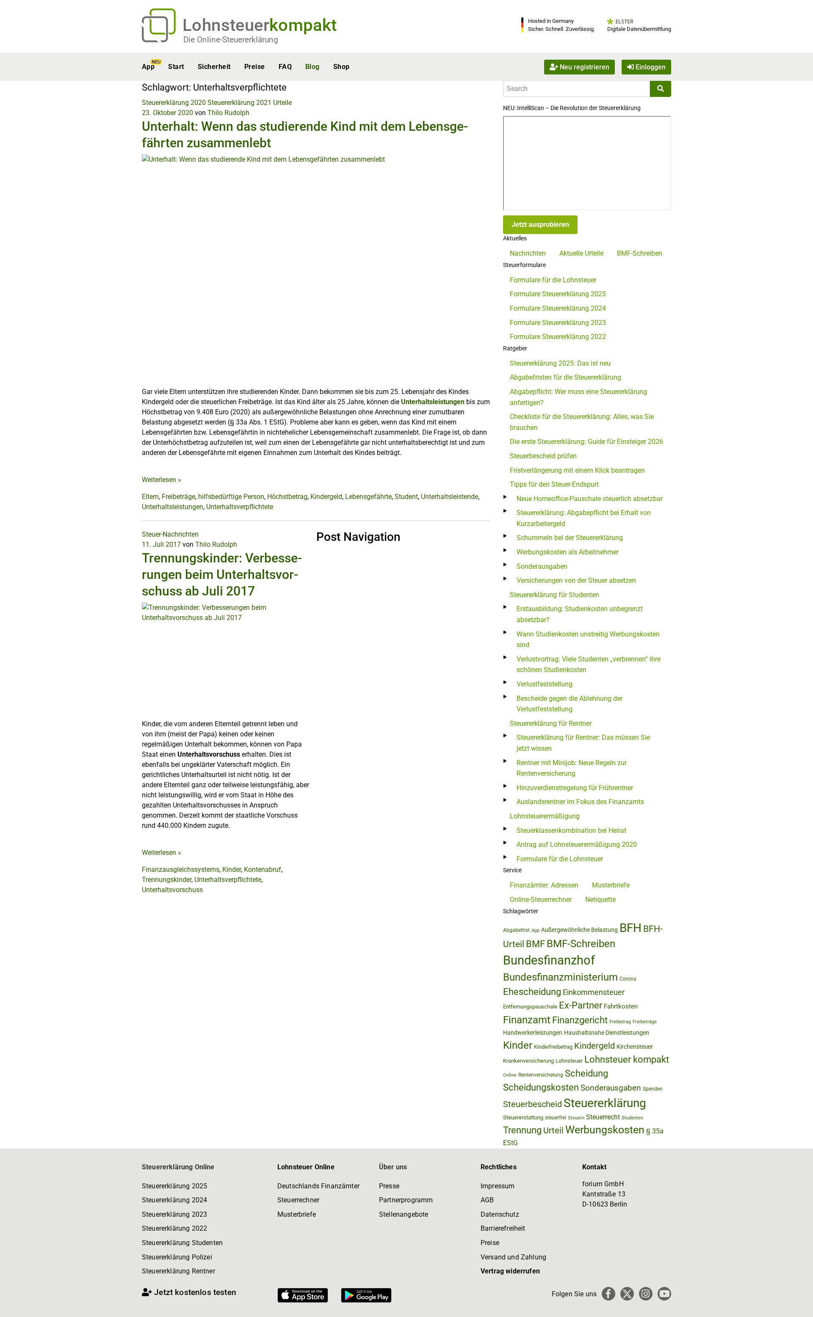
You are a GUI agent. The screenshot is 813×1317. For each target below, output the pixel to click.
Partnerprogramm (406, 1200)
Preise (254, 67)
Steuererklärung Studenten (182, 1243)
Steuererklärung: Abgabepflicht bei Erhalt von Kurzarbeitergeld (584, 518)
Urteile (282, 103)
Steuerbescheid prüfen (543, 456)
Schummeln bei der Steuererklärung (570, 538)
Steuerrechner (298, 1200)
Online (510, 1075)
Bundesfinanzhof (549, 960)
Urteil (553, 1130)
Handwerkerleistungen (532, 1032)
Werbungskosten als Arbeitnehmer (568, 552)
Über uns (393, 1167)
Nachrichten (528, 253)
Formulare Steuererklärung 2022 (558, 337)
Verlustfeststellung (544, 684)
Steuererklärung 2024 (174, 1200)
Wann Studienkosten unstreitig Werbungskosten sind (588, 639)
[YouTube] (664, 1293)
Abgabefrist (516, 930)
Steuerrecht (603, 1117)
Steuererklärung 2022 (174, 1228)
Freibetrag (620, 1022)
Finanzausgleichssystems (180, 869)
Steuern (576, 1118)
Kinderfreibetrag (553, 1047)
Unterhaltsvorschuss (172, 890)
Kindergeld (326, 497)
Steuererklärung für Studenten (554, 595)
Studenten (632, 1118)
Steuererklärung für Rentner (551, 723)
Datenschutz (500, 1214)
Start (176, 67)
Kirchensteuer (635, 1046)
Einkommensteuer (594, 992)
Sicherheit (214, 67)
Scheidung (586, 1073)
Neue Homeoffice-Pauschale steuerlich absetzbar (590, 499)
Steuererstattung (523, 1117)
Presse (389, 1186)
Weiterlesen (161, 480)
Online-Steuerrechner (541, 899)
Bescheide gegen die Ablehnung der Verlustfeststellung (569, 704)
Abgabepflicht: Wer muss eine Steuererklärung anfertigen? (578, 397)
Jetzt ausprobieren (540, 224)
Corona (627, 979)
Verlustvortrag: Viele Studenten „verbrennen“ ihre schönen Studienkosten (589, 664)
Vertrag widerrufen (510, 1271)
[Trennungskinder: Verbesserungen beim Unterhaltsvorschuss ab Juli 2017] (226, 660)
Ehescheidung (532, 991)
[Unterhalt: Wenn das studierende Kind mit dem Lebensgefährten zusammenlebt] (316, 270)
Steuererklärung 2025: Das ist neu (560, 363)
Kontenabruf (262, 869)
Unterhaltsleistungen (433, 402)
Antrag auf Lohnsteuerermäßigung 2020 (577, 844)
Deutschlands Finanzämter (318, 1186)
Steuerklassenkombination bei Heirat (571, 831)
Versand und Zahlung (513, 1257)
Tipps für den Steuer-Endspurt (554, 484)
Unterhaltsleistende (449, 497)
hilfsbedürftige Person (231, 497)
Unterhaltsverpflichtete (239, 507)
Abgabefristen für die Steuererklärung (565, 377)
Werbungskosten (604, 1130)
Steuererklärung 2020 (174, 103)
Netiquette (600, 899)
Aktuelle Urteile (581, 253)
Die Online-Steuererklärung (230, 39)
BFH (630, 928)
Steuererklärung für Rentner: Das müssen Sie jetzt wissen (583, 742)
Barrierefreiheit (503, 1228)
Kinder (231, 869)
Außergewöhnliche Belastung (579, 930)
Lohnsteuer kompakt (626, 1059)
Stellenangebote (403, 1214)
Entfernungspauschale (530, 1006)
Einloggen (650, 67)
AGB (487, 1200)
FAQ (285, 67)
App (148, 67)
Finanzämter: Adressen (544, 885)
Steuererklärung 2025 (174, 1186)
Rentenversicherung (540, 1075)
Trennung (522, 1130)
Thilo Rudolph (228, 113)
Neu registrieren (583, 67)
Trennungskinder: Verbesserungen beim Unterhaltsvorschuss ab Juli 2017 (222, 574)
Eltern (150, 497)
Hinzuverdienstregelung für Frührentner (575, 788)
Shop (341, 67)
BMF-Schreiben (639, 253)
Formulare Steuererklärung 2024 (558, 308)
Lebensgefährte (368, 497)
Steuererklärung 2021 (239, 103)
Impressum (497, 1186)
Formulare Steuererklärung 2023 (558, 323)
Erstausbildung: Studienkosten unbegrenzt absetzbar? (580, 614)
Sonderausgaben (542, 566)
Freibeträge (178, 497)
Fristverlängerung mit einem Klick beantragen (577, 470)
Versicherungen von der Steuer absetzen (576, 580)
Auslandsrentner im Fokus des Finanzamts (580, 802)
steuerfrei (555, 1118)
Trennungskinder (166, 880)
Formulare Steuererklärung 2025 (558, 294)
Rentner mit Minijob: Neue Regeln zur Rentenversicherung (572, 768)
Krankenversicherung (528, 1061)
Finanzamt (526, 1020)
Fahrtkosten (621, 1006)
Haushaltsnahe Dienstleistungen (606, 1032)
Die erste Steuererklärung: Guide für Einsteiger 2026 (586, 442)
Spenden (653, 1089)
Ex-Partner (580, 1005)
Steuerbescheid (532, 1104)
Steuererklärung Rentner (178, 1271)
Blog (312, 67)
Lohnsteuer (569, 1061)
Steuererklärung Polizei (177, 1257)
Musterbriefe (611, 885)
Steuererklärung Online (178, 1167)
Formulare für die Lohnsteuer (553, 280)
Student (406, 497)
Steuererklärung (605, 1103)
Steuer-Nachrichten (170, 534)
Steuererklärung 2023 (174, 1214)
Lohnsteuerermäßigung (545, 816)
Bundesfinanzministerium (560, 977)
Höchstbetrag (287, 497)
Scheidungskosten (541, 1087)
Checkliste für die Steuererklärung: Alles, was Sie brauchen (582, 422)
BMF (535, 943)
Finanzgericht (580, 1020)
